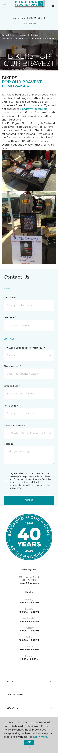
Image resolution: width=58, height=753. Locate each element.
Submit (29, 500)
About (22, 35)
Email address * (11, 386)
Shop (10, 681)
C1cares (34, 35)
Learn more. (40, 736)
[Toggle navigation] (4, 6)
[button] (29, 355)
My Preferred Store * (14, 426)
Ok (28, 742)
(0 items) (53, 6)
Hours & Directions (29, 583)
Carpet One (8, 35)
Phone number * (12, 366)
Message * (9, 444)
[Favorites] (47, 6)
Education (13, 708)
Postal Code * (10, 406)
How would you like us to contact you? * (24, 348)
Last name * (10, 317)
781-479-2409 (29, 23)
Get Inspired (15, 694)
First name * (10, 298)
